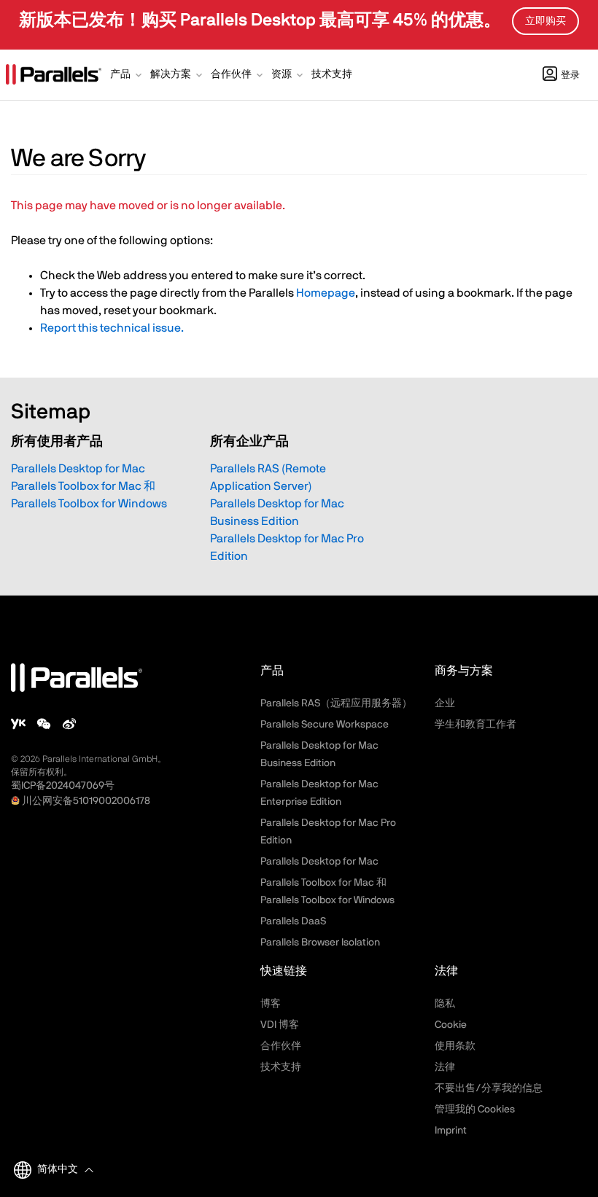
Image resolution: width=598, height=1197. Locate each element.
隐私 (445, 1004)
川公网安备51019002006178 (86, 801)
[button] (127, 76)
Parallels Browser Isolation (320, 942)
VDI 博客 (279, 1025)
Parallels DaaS (293, 921)
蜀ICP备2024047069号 (62, 786)
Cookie (451, 1025)
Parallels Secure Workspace (324, 725)
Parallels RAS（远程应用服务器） (336, 703)
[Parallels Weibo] (69, 724)
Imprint (451, 1131)
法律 (445, 1067)
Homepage (325, 293)
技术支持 (280, 1067)
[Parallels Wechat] (43, 724)
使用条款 (455, 1046)
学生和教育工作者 (475, 725)
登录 (570, 75)
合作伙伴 (280, 1046)
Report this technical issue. (112, 328)
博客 (270, 1004)
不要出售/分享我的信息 (489, 1088)
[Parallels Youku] (18, 724)
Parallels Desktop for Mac (78, 469)
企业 (445, 703)
